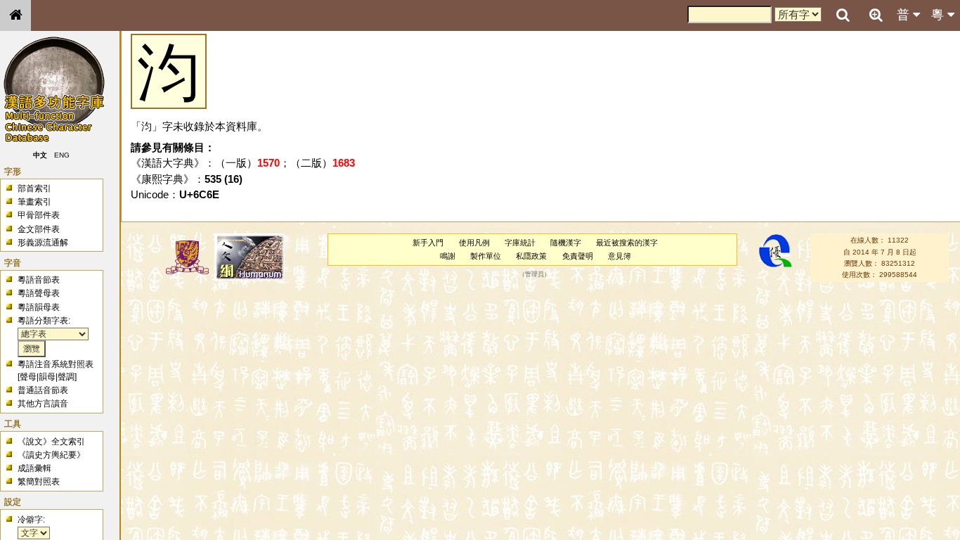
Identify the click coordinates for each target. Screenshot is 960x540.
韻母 (47, 377)
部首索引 (34, 188)
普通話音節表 (43, 390)
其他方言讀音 (43, 404)
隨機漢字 (565, 242)
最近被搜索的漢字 (627, 242)
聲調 (66, 377)
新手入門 (428, 242)
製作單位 (485, 256)
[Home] (15, 15)
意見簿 (619, 256)
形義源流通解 (43, 243)
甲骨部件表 (39, 215)
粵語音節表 (39, 280)
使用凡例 (474, 242)
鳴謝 (447, 256)
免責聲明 (577, 256)
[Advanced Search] (875, 15)
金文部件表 (39, 229)
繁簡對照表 (39, 482)
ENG (62, 155)
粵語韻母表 (39, 307)
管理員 (534, 274)
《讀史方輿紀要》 (51, 455)
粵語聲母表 (39, 293)
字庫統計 (520, 242)
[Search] (842, 15)
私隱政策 (531, 256)
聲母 (28, 377)
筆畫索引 (34, 202)
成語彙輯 (34, 468)
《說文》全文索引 (51, 441)
